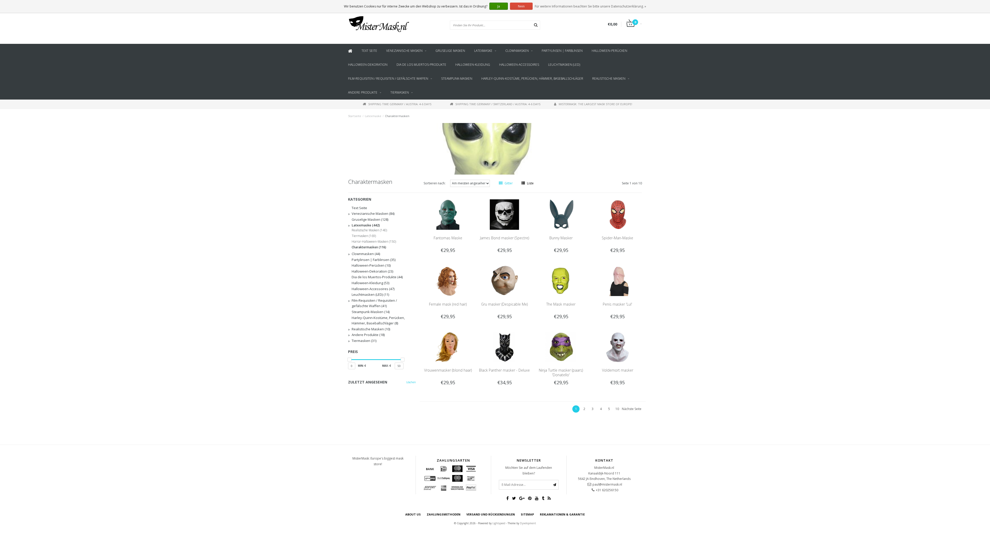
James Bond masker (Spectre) (504, 237)
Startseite (354, 116)
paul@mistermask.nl (607, 484)
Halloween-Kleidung (472, 64)
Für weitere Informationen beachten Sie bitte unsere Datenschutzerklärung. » (590, 6)
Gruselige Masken (450, 50)
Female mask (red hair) (448, 304)
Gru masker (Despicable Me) (504, 304)
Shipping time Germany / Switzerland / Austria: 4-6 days (497, 104)
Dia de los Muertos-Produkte (421, 64)
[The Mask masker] (561, 280)
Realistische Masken (608, 78)
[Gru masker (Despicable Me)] (504, 280)
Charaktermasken (397, 116)
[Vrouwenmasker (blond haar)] (448, 346)
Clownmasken (517, 50)
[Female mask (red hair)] (448, 280)
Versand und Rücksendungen (490, 514)
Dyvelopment (528, 523)
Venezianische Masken (404, 50)
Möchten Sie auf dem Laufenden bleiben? (528, 470)
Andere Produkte (362, 92)
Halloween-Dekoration (367, 64)
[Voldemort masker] (618, 346)
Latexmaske (483, 50)
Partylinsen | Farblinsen (562, 50)
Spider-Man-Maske (617, 237)
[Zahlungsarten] (430, 469)
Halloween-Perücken (609, 50)
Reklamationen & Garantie (562, 514)
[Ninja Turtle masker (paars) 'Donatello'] (561, 346)
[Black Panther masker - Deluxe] (504, 346)
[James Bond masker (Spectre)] (504, 214)
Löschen (411, 382)
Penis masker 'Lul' (617, 304)
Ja (498, 6)
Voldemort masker (617, 370)
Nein (521, 6)
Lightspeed (498, 523)
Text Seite (369, 50)
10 (617, 409)
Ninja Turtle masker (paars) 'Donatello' (561, 372)
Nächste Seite (631, 409)
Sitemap (527, 514)
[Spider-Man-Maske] (618, 214)
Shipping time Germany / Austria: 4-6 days (399, 104)
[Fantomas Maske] (448, 214)
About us (413, 514)
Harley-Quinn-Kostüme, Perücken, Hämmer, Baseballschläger (532, 78)
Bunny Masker (561, 237)
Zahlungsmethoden (443, 514)
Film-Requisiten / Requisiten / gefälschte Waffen (388, 78)
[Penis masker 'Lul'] (618, 280)
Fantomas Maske (448, 237)
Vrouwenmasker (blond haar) (448, 370)
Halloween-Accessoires (519, 64)
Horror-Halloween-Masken (374, 242)
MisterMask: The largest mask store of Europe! (595, 104)
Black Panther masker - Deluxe (504, 370)
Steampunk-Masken (456, 78)
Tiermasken (399, 92)
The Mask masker (560, 304)
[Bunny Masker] (561, 214)
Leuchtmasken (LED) (564, 64)
